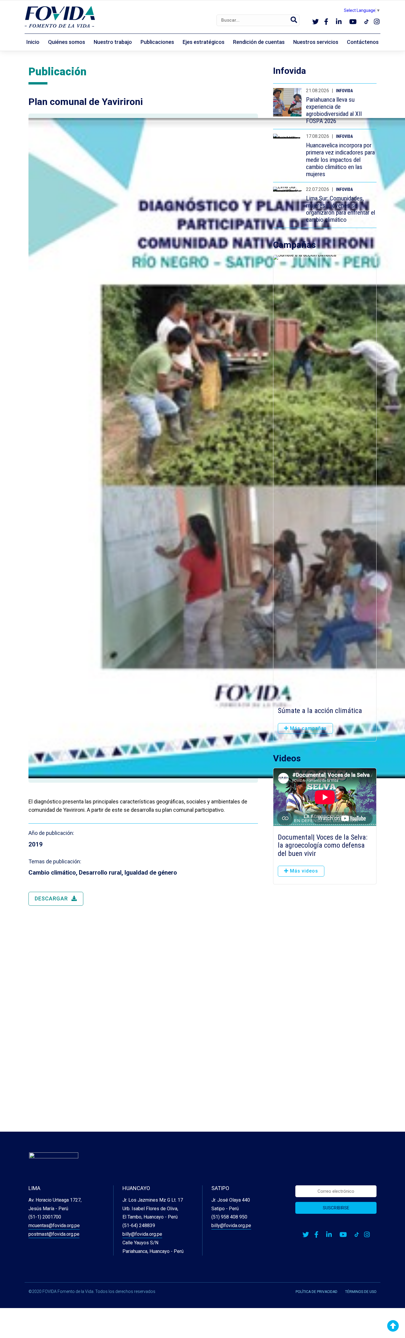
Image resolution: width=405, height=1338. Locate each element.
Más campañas (307, 728)
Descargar (52, 898)
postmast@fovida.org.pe (53, 1234)
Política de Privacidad (316, 1292)
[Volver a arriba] (393, 1326)
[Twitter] (315, 22)
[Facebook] (326, 22)
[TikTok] (366, 22)
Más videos (303, 871)
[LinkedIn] (338, 22)
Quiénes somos (66, 42)
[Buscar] (293, 20)
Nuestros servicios (315, 42)
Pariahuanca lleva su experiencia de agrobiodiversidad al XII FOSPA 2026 (334, 110)
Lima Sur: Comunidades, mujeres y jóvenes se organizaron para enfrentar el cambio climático (340, 209)
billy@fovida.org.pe (142, 1234)
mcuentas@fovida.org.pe (54, 1225)
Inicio (32, 42)
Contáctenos (363, 42)
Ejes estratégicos (203, 42)
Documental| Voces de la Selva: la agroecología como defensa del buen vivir (322, 845)
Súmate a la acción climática (320, 711)
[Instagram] (376, 22)
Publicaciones (157, 42)
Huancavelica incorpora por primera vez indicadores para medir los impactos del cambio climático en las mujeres (340, 160)
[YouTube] (353, 22)
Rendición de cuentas (259, 42)
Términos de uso (361, 1292)
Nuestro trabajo (113, 42)
